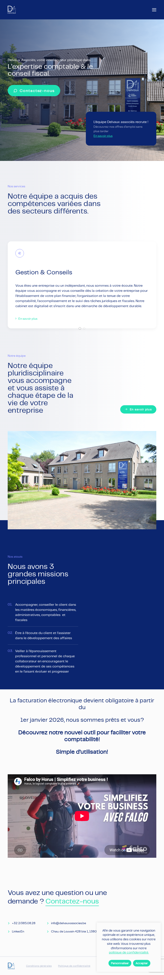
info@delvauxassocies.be (68, 923)
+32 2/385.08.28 (23, 923)
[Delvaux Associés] (12, 10)
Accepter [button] (142, 963)
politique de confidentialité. (129, 952)
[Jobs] (117, 129)
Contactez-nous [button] (37, 90)
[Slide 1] (80, 328)
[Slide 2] (84, 328)
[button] (154, 9)
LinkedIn (18, 931)
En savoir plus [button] (27, 319)
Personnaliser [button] (120, 963)
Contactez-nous (72, 901)
